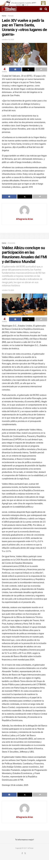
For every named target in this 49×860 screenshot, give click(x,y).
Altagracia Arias (24, 219)
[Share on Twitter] (28, 69)
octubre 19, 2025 (8, 40)
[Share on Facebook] (15, 69)
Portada (10, 16)
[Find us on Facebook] (22, 853)
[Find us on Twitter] (25, 853)
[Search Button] (46, 9)
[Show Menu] (41, 9)
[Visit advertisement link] (24, 3)
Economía (11, 243)
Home (4, 16)
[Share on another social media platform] (41, 69)
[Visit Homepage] (9, 9)
